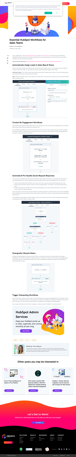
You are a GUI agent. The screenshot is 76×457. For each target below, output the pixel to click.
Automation (34, 340)
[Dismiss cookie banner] (60, 4)
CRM (21, 340)
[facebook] (8, 58)
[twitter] (8, 63)
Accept (48, 12)
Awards (31, 440)
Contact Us (65, 3)
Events (40, 440)
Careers (51, 440)
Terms (68, 455)
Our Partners (52, 438)
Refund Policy (62, 455)
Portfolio (31, 438)
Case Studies (32, 437)
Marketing (21, 437)
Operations (21, 441)
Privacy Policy (55, 455)
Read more (9, 390)
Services (21, 440)
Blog (40, 437)
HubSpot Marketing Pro (30, 55)
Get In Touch (60, 437)
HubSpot (15, 340)
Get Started (8, 442)
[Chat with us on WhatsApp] (69, 449)
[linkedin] (8, 60)
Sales (27, 340)
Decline (56, 12)
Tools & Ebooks (42, 438)
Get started (38, 422)
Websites (21, 442)
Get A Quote (60, 440)
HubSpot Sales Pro (45, 55)
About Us (51, 437)
